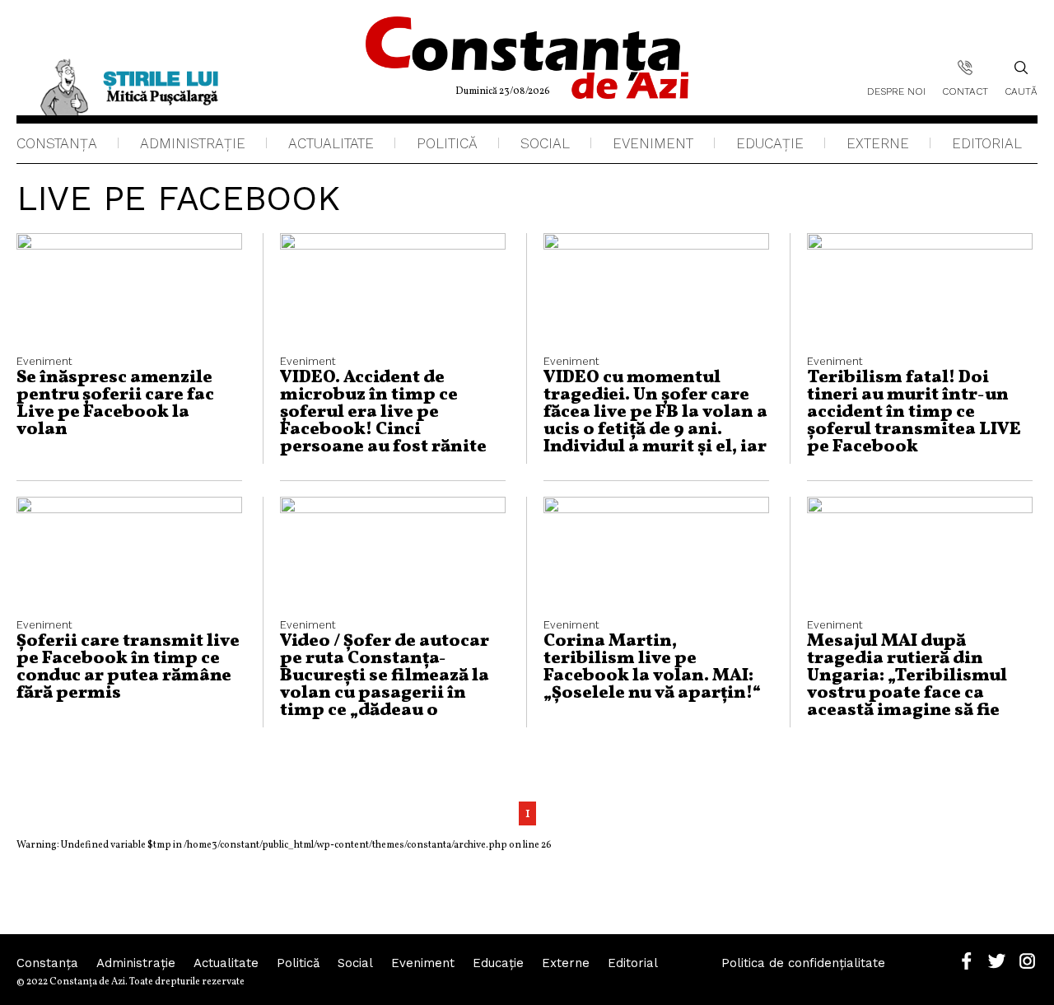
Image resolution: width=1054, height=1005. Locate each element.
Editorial (987, 143)
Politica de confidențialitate (803, 963)
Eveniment (653, 143)
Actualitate (331, 143)
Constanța (56, 143)
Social (545, 143)
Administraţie (192, 143)
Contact (965, 91)
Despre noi (896, 91)
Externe (877, 143)
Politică (447, 143)
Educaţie (770, 143)
